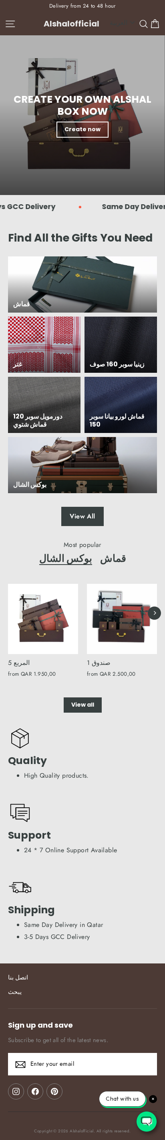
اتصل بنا (18, 977)
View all (82, 705)
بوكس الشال (65, 558)
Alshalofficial (71, 23)
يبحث (15, 992)
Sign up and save (40, 1025)
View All (82, 516)
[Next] (154, 613)
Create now (82, 129)
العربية (118, 22)
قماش (113, 558)
